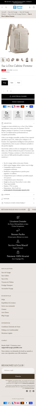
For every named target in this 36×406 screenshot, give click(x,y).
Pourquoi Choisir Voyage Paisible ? (14, 203)
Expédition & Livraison (8, 303)
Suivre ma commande (8, 306)
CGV (16, 383)
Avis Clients (5, 312)
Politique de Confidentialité (9, 330)
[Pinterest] (33, 391)
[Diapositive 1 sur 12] (3, 60)
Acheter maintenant (18, 102)
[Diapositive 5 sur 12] (22, 60)
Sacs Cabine (5, 276)
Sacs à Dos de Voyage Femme (17, 14)
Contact (3, 309)
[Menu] (2, 7)
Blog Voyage (5, 315)
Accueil (3, 12)
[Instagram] (30, 391)
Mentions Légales (6, 333)
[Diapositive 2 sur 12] (8, 60)
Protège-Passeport (7, 285)
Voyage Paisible (20, 398)
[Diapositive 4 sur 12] (17, 60)
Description (7, 123)
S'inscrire (18, 376)
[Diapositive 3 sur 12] (13, 60)
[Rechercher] (6, 7)
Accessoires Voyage (7, 288)
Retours (6, 198)
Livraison (7, 194)
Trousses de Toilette (7, 282)
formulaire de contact (29, 388)
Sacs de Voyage (12, 12)
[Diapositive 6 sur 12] (27, 60)
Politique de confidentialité (28, 383)
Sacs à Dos (4, 279)
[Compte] (30, 7)
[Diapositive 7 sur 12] (32, 60)
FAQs (3, 299)
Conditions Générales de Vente (10, 327)
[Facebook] (27, 391)
